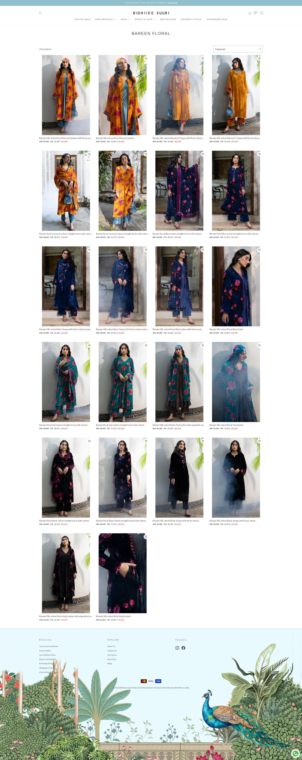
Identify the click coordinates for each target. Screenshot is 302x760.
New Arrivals (104, 19)
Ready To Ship (144, 19)
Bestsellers (168, 19)
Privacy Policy (45, 651)
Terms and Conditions (48, 646)
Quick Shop (66, 132)
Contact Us (112, 651)
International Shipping (48, 672)
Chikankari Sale (217, 19)
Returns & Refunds (47, 659)
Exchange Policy (46, 663)
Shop (124, 19)
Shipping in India (46, 668)
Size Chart (111, 659)
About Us (111, 646)
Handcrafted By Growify (178, 688)
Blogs (109, 663)
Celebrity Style (191, 19)
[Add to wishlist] (89, 58)
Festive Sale (82, 19)
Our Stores (112, 655)
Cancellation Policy (47, 655)
